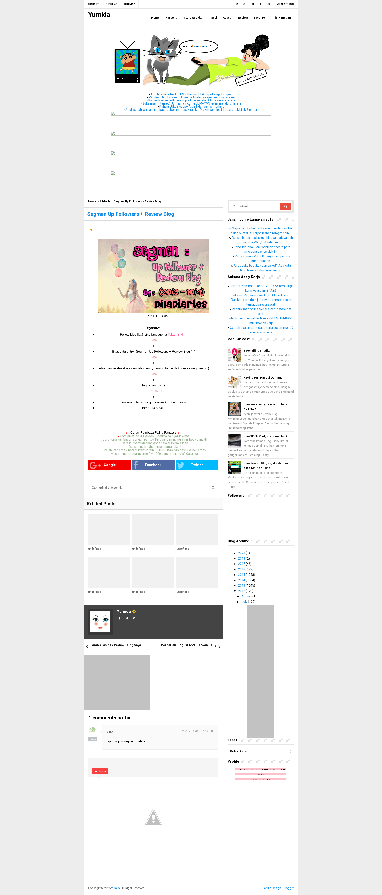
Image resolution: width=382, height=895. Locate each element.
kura (110, 732)
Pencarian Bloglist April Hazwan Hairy (188, 645)
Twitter (197, 465)
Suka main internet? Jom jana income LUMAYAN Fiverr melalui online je (191, 103)
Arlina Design (272, 888)
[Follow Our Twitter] (237, 4)
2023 (242, 553)
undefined (94, 548)
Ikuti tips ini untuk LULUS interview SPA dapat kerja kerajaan (192, 94)
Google (110, 465)
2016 (242, 569)
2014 (242, 580)
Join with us (285, 4)
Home (92, 201)
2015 (242, 574)
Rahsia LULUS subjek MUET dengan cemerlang (191, 106)
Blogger (289, 888)
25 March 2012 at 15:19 (194, 731)
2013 (242, 585)
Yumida (124, 611)
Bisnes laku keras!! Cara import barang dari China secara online (191, 100)
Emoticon (100, 771)
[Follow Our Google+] (245, 4)
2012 (242, 591)
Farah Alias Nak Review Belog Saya (115, 645)
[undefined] (109, 529)
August (247, 596)
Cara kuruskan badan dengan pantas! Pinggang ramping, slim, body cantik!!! (155, 439)
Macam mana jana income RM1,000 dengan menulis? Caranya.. (155, 453)
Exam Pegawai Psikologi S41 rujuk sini (261, 295)
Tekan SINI (176, 334)
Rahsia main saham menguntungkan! (155, 446)
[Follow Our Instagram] (261, 4)
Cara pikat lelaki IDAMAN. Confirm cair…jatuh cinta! (155, 436)
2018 (242, 558)
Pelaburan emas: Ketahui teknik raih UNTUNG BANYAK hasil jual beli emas (155, 450)
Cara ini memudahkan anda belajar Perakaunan (155, 443)
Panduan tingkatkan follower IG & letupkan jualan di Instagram (192, 97)
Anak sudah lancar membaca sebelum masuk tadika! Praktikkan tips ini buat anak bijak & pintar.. (191, 109)
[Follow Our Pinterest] (269, 4)
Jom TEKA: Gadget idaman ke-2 (265, 436)
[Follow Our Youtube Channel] (253, 4)
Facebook (153, 465)
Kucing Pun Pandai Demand (263, 377)
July (245, 602)
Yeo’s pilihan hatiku (257, 350)
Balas (93, 739)
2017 (242, 564)
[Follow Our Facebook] (229, 4)
